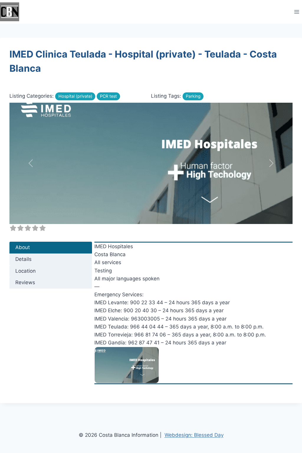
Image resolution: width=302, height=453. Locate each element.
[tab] (50, 248)
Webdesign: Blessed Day (194, 435)
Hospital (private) (75, 96)
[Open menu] (296, 11)
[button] (30, 163)
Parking (193, 96)
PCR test (108, 96)
